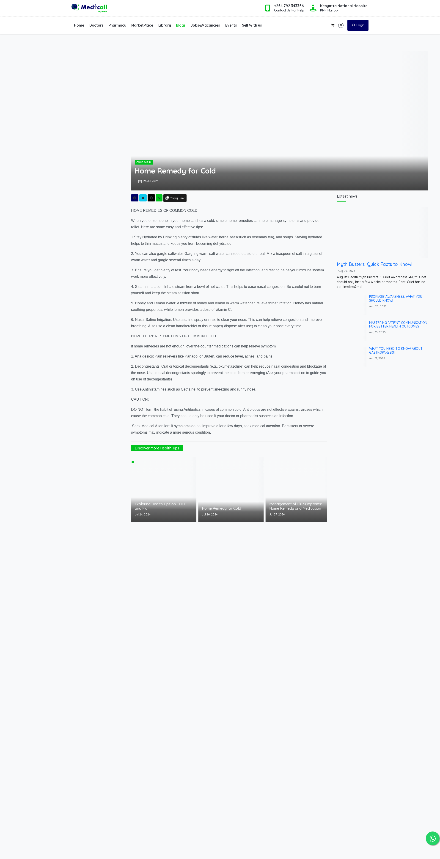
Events (231, 25)
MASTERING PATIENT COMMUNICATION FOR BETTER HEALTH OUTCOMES (398, 325)
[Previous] (139, 492)
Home (79, 25)
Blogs (181, 25)
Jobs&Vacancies (205, 25)
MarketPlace (142, 25)
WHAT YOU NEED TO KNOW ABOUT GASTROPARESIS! (396, 351)
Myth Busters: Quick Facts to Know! (374, 264)
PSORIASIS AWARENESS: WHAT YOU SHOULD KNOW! (395, 299)
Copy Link (176, 198)
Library (164, 25)
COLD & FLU (143, 162)
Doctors (96, 25)
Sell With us (252, 25)
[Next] (319, 492)
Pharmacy (117, 25)
